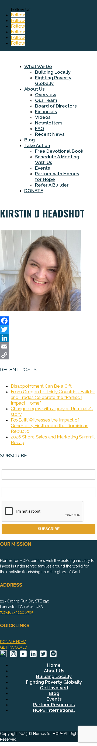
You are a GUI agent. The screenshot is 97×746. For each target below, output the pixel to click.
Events (42, 168)
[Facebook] (48, 320)
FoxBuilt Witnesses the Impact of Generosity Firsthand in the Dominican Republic (49, 425)
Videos (42, 117)
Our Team (46, 100)
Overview (45, 94)
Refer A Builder (52, 185)
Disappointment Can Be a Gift (41, 386)
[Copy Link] (48, 355)
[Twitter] (48, 329)
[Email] (48, 346)
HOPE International (54, 710)
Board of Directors (56, 106)
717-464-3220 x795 (16, 612)
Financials (46, 111)
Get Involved (54, 687)
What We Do (38, 66)
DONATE (33, 190)
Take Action (37, 145)
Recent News (49, 134)
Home (54, 665)
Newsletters (48, 123)
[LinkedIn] (48, 338)
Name (7, 466)
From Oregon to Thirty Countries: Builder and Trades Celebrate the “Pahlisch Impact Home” (53, 397)
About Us (34, 89)
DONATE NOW (13, 642)
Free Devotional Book (59, 151)
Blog (29, 139)
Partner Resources (54, 704)
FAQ (39, 128)
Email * (8, 484)
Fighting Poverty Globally (53, 80)
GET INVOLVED (13, 647)
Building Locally (53, 72)
